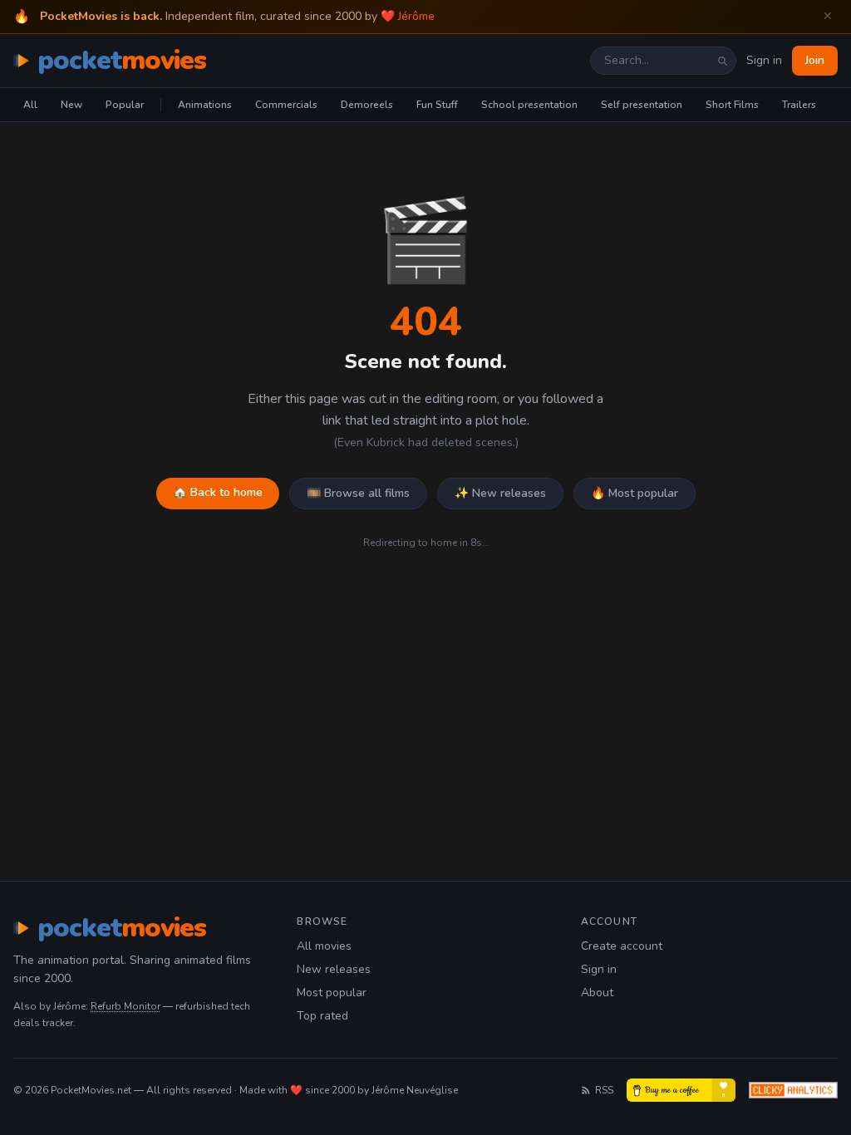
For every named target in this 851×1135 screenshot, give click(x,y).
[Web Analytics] (793, 1090)
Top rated (322, 1016)
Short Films (732, 104)
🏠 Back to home (218, 492)
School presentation (529, 104)
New (71, 104)
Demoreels (367, 104)
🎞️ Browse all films (358, 493)
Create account (621, 946)
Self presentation (641, 104)
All (30, 104)
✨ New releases (500, 493)
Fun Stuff (437, 104)
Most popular (331, 992)
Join (814, 60)
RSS (604, 1090)
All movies (324, 946)
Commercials (286, 104)
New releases (334, 969)
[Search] (722, 60)
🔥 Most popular (634, 493)
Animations (205, 104)
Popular (125, 104)
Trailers (799, 104)
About (597, 992)
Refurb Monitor (125, 1006)
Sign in (764, 60)
